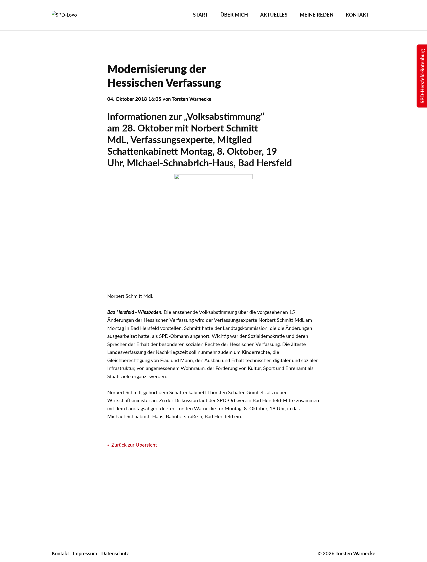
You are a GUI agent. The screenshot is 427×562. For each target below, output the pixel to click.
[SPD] (70, 15)
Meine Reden (316, 15)
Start (200, 15)
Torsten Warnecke (355, 553)
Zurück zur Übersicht (134, 445)
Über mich (234, 15)
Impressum (85, 553)
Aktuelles (273, 15)
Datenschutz (115, 553)
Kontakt (357, 15)
